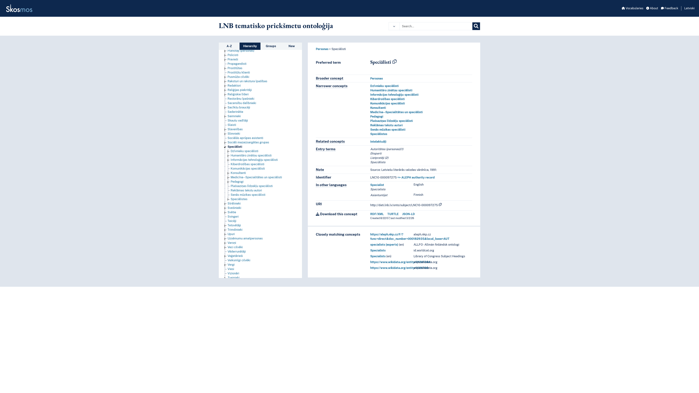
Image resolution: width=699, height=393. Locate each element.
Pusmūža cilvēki (238, 77)
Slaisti (232, 125)
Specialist (377, 185)
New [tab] (292, 46)
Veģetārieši (235, 256)
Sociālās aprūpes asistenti (245, 138)
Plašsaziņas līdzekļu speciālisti (252, 186)
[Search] (476, 26)
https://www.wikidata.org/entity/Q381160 (399, 268)
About (653, 8)
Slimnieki (234, 133)
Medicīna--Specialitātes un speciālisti (256, 177)
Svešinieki (234, 208)
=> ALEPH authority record (416, 177)
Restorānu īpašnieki (241, 98)
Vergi (231, 264)
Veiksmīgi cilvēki (239, 260)
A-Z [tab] (229, 46)
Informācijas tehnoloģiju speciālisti (254, 160)
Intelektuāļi (378, 141)
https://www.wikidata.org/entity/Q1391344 (400, 262)
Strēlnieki (234, 203)
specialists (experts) (384, 244)
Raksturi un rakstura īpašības (247, 81)
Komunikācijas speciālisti (248, 168)
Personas (322, 49)
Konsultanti (238, 173)
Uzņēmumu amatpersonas (245, 238)
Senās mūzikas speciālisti (248, 194)
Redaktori (234, 85)
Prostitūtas (235, 68)
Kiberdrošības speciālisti (247, 164)
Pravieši (233, 59)
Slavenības (235, 129)
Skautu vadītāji (238, 120)
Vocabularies (634, 8)
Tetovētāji (234, 225)
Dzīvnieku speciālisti (244, 151)
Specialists (378, 250)
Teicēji (232, 221)
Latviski (689, 8)
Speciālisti (235, 146)
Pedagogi (237, 181)
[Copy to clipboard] (394, 61)
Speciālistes (239, 199)
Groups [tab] (271, 46)
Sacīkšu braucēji (239, 107)
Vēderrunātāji (237, 251)
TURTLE (393, 214)
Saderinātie (235, 112)
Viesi (231, 269)
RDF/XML (377, 214)
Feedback (671, 8)
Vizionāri (233, 273)
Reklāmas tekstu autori (246, 190)
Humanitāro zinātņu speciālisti (251, 155)
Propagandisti (237, 64)
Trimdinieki (235, 229)
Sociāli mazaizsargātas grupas (248, 142)
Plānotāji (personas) (241, 50)
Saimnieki (234, 116)
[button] (394, 26)
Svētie (232, 212)
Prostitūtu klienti (239, 72)
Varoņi (232, 243)
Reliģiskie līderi (238, 94)
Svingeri (233, 216)
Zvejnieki (234, 277)
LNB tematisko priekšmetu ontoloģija (276, 25)
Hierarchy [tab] (250, 46)
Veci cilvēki (235, 247)
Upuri (231, 234)
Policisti (233, 55)
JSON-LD (408, 214)
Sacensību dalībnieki (242, 103)
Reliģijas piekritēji (240, 90)
